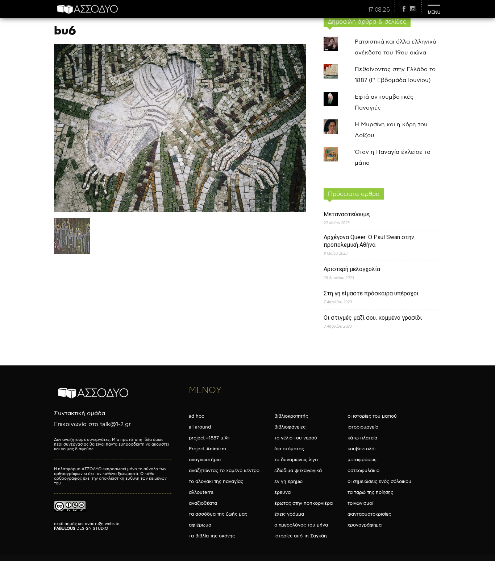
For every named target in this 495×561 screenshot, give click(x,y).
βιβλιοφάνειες (289, 427)
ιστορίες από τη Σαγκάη (300, 536)
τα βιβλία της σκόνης (212, 536)
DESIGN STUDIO (81, 528)
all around (200, 427)
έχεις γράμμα (289, 514)
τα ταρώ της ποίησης (370, 492)
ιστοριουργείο (363, 427)
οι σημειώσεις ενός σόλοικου (379, 481)
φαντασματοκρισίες (369, 514)
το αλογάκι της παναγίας (216, 481)
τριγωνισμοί (360, 503)
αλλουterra (201, 492)
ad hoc (196, 416)
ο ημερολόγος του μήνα (301, 525)
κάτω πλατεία (362, 438)
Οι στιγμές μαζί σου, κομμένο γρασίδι (373, 317)
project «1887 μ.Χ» (209, 438)
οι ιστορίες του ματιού (372, 416)
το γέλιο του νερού (295, 438)
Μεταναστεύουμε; (347, 214)
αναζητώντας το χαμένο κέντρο (224, 471)
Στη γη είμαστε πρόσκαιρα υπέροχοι (371, 293)
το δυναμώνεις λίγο (296, 460)
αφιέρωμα (200, 525)
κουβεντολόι (361, 449)
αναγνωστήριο (205, 460)
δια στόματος (289, 449)
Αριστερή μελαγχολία (352, 269)
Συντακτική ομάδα (79, 413)
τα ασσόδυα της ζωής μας (218, 514)
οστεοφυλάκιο (363, 471)
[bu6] (180, 210)
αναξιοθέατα (203, 503)
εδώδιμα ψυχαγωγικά (298, 471)
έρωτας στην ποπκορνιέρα (303, 503)
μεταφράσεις (362, 460)
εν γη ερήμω (288, 481)
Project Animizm (207, 449)
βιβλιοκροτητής (291, 416)
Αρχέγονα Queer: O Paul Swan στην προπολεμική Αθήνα (369, 241)
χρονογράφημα (365, 525)
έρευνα (282, 492)
